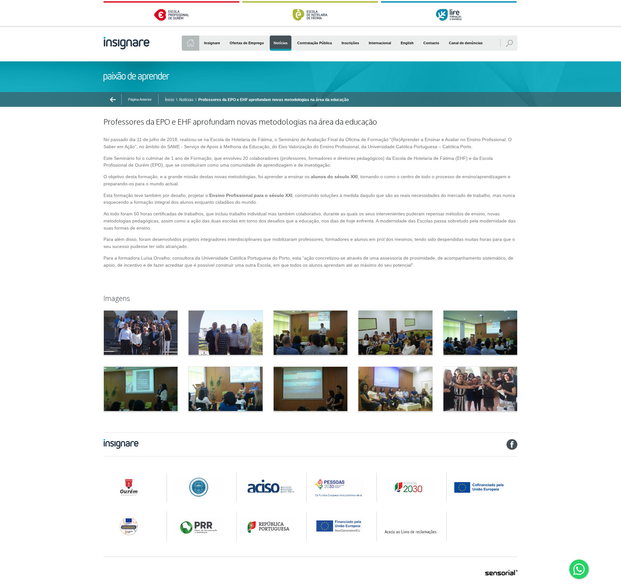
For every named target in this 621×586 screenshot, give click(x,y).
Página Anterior (140, 99)
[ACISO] (271, 485)
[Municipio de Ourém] (131, 487)
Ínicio (169, 100)
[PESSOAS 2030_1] (340, 487)
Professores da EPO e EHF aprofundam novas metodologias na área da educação (273, 100)
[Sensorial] (501, 573)
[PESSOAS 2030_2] (410, 487)
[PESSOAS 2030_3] (485, 487)
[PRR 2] (271, 526)
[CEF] (200, 487)
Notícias (186, 100)
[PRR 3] (340, 526)
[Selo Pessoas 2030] (131, 526)
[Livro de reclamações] (410, 526)
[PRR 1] (200, 526)
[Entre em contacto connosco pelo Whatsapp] (579, 569)
